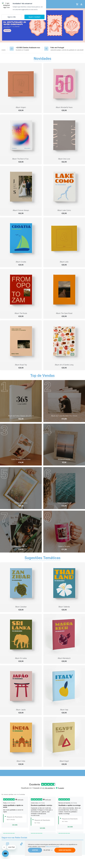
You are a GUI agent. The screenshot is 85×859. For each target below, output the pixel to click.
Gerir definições (65, 850)
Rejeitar (47, 850)
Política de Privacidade (52, 846)
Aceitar (35, 850)
